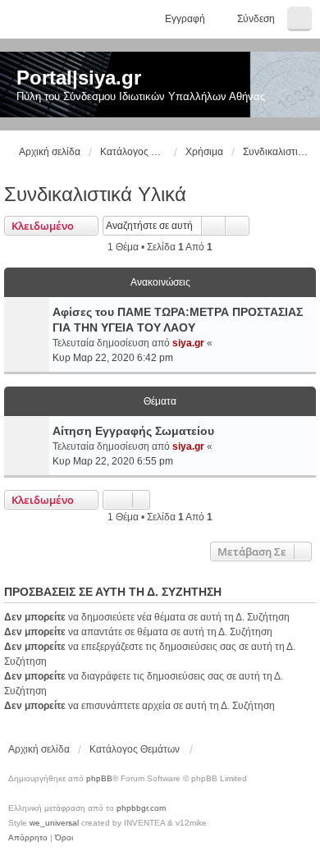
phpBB (99, 778)
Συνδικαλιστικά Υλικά (95, 194)
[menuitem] (28, 838)
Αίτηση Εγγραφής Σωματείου (133, 430)
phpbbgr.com (141, 807)
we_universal (54, 822)
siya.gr (188, 343)
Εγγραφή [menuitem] (185, 19)
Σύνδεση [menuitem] (256, 19)
